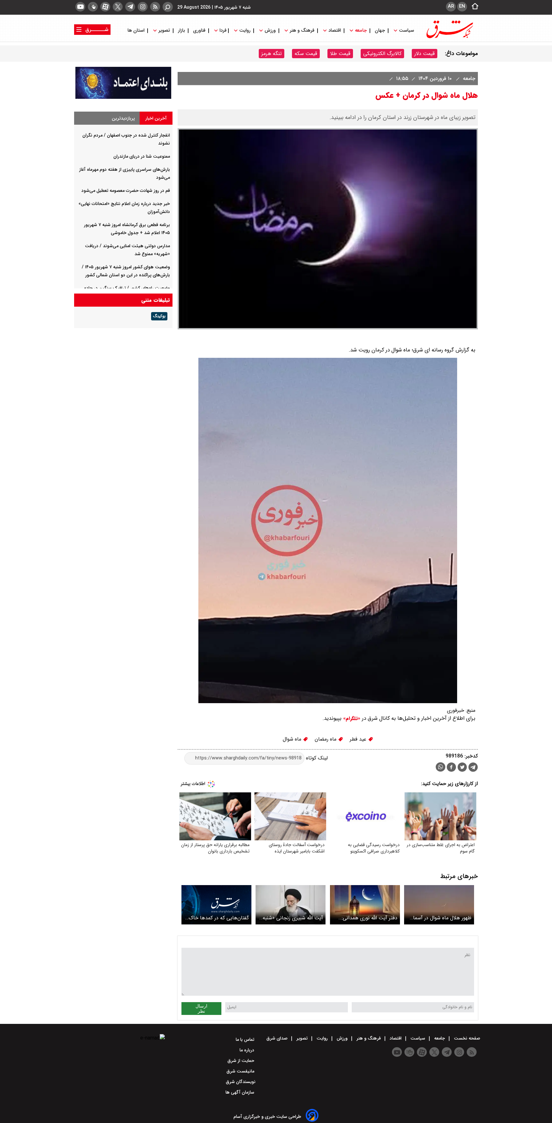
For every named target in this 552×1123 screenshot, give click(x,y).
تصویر (164, 30)
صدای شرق (277, 1038)
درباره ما (248, 1050)
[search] (168, 7)
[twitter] (118, 7)
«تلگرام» (350, 718)
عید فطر (359, 739)
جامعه (361, 30)
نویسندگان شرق (241, 1081)
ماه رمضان (326, 739)
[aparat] (105, 7)
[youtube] (80, 7)
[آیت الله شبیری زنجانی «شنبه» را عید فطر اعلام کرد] (291, 904)
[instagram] (143, 7)
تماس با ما (246, 1039)
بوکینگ (159, 316)
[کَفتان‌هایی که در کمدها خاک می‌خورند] (216, 904)
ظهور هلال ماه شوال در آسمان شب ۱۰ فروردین (440, 918)
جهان (379, 30)
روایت (245, 30)
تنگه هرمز (271, 54)
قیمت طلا (340, 54)
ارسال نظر (201, 1008)
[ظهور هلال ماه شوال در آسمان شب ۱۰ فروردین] (439, 904)
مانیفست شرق (241, 1071)
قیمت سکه (306, 54)
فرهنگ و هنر (302, 30)
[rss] (155, 7)
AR (451, 6)
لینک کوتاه (316, 758)
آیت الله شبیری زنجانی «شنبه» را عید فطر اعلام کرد (291, 918)
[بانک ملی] (123, 97)
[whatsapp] (440, 767)
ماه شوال (293, 739)
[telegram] (130, 7)
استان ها (136, 30)
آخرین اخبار (156, 118)
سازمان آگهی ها (241, 1092)
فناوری (199, 30)
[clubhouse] (93, 7)
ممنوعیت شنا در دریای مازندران (141, 156)
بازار (181, 30)
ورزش (270, 30)
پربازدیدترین (123, 118)
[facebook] (451, 767)
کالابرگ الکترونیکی (382, 54)
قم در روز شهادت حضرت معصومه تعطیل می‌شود (125, 190)
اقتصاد (334, 30)
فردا (222, 30)
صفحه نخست (466, 1038)
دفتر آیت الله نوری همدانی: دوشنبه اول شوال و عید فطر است (368, 918)
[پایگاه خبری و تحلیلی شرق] (449, 38)
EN (462, 6)
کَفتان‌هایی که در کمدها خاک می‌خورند (218, 918)
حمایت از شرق (241, 1060)
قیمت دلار (424, 54)
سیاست (406, 30)
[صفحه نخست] (473, 7)
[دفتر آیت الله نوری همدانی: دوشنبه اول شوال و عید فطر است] (365, 904)
